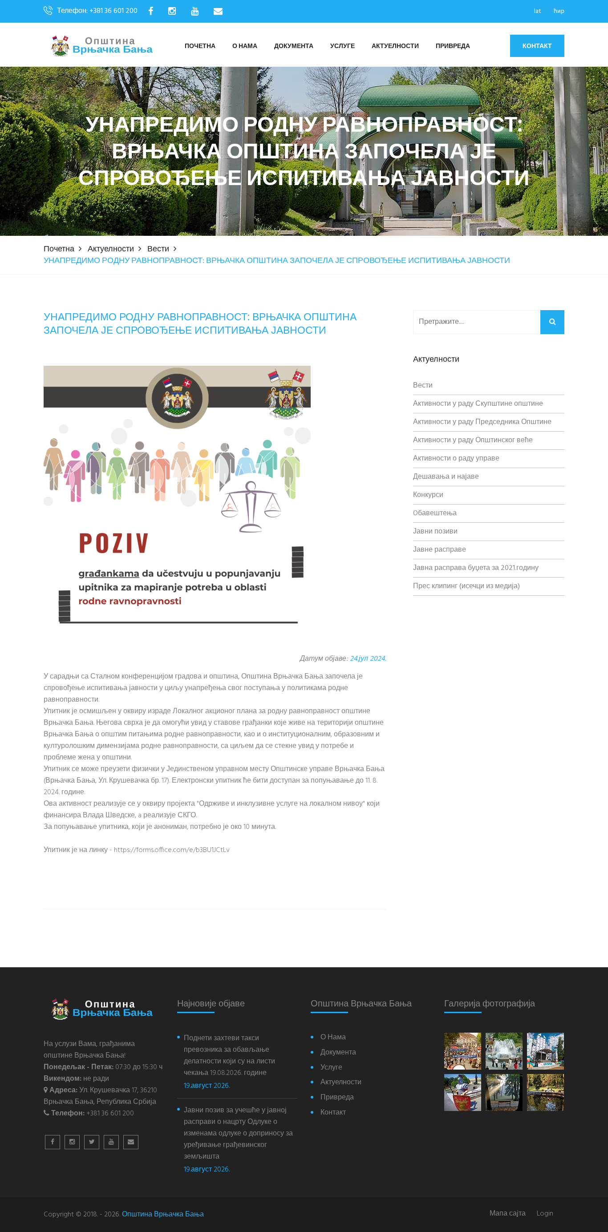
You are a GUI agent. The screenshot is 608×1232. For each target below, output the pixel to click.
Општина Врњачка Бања (163, 1214)
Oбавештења (435, 513)
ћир (559, 11)
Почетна (200, 46)
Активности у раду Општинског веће (473, 440)
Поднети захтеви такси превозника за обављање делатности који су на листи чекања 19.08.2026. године (229, 1056)
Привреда (453, 46)
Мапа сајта (508, 1214)
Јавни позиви (435, 531)
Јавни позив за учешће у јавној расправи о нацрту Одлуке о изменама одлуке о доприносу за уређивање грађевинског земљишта (238, 1134)
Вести (158, 249)
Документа (293, 46)
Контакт (537, 45)
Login (545, 1214)
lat (537, 11)
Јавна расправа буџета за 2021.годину (476, 568)
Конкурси (428, 495)
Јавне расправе (439, 550)
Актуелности (395, 46)
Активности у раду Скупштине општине (478, 404)
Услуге (342, 46)
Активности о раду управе (456, 459)
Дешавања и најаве (446, 477)
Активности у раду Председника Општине (482, 422)
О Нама (244, 46)
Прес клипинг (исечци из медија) (466, 586)
